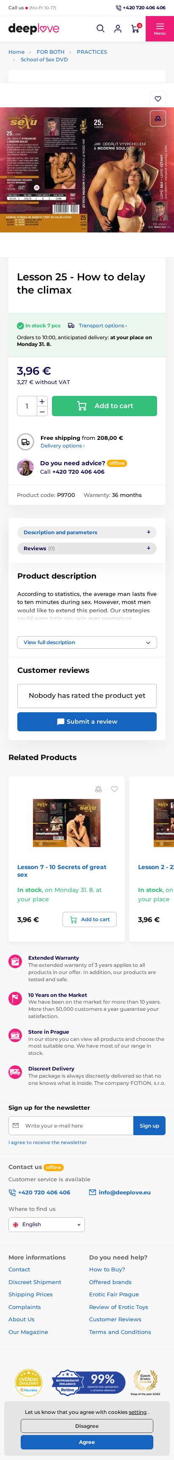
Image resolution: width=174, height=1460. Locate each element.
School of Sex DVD (44, 59)
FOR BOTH (51, 52)
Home (16, 52)
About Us (21, 1319)
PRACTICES (92, 52)
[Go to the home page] (33, 28)
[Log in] (117, 28)
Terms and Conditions (120, 1331)
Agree (87, 1442)
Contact (19, 1269)
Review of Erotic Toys (118, 1307)
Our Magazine (28, 1331)
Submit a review (91, 721)
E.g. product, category (58, 67)
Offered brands (110, 1282)
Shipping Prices (30, 1294)
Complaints (24, 1307)
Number (27, 406)
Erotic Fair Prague (114, 1294)
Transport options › (103, 325)
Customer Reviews (115, 1319)
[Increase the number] (42, 401)
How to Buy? (107, 1269)
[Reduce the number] (42, 411)
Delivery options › (63, 445)
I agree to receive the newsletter (47, 1142)
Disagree (87, 1426)
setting (138, 1412)
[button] (100, 28)
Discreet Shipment (34, 1282)
